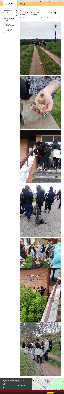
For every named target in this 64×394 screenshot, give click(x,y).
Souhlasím (50, 393)
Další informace (44, 393)
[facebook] (60, 1)
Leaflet (56, 389)
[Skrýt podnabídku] (17, 18)
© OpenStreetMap (61, 389)
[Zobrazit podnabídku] (38, 4)
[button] (48, 381)
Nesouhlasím (56, 393)
